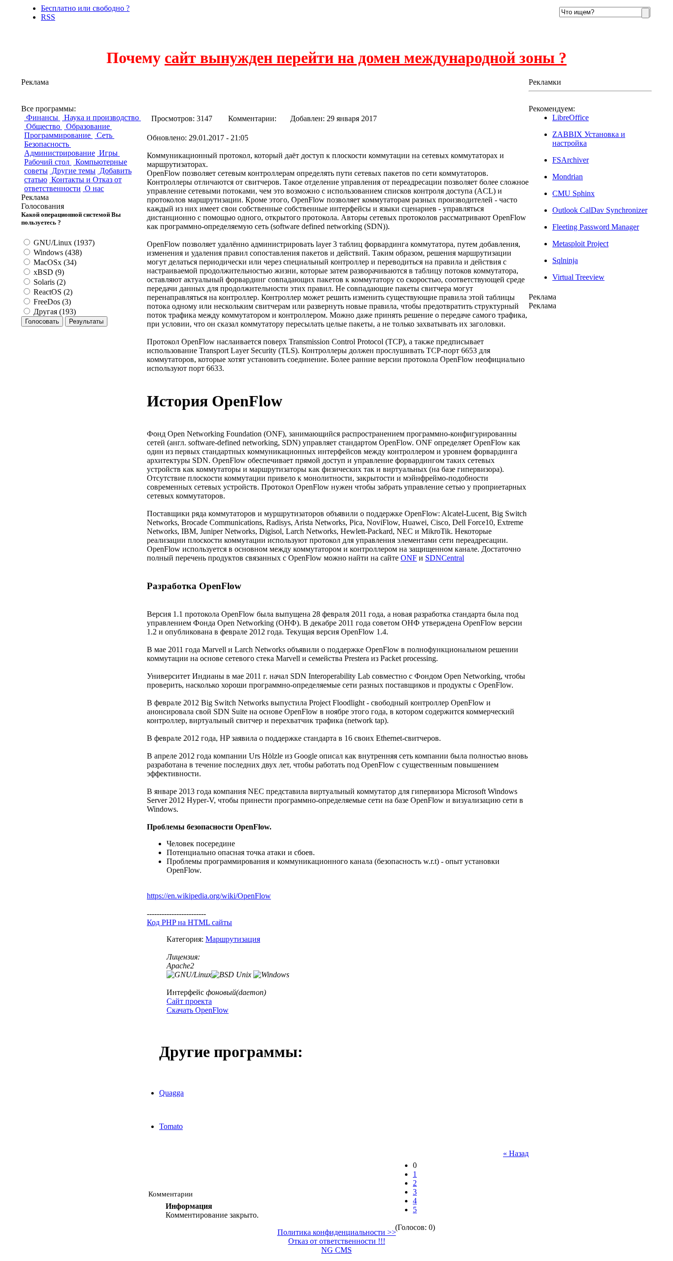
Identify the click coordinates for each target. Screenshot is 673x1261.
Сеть (104, 135)
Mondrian (567, 176)
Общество (43, 126)
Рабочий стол (47, 162)
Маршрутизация (232, 939)
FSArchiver (570, 160)
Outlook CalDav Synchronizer (599, 210)
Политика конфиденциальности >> (336, 1232)
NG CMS (336, 1250)
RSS (48, 17)
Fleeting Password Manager (595, 227)
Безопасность (47, 144)
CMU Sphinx (573, 193)
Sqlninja (565, 260)
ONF (409, 558)
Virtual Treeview (578, 277)
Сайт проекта (189, 1001)
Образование (88, 126)
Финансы (42, 117)
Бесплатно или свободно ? (85, 8)
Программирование (58, 135)
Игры (108, 153)
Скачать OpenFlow (198, 1010)
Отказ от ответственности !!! (336, 1241)
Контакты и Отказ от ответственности (73, 184)
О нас (93, 188)
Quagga (171, 1093)
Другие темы (73, 170)
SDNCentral (444, 558)
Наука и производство (101, 117)
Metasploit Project (580, 243)
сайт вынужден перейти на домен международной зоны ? (366, 57)
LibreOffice (570, 117)
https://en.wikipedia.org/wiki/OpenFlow (209, 896)
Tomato (171, 1126)
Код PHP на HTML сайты (189, 922)
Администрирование (59, 153)
